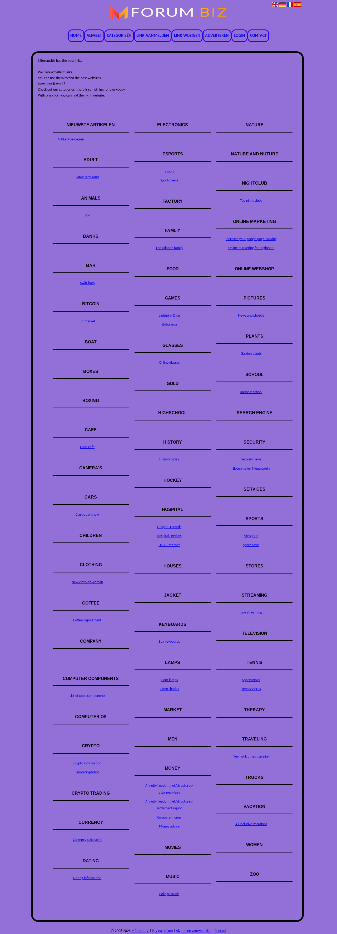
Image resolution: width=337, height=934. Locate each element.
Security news (251, 459)
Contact (258, 36)
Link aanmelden (152, 36)
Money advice (169, 827)
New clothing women (87, 582)
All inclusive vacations (251, 824)
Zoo (87, 215)
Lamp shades (169, 689)
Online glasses (169, 363)
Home (76, 36)
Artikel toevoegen (71, 139)
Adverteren (217, 36)
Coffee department (87, 620)
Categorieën (119, 36)
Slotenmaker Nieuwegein (251, 469)
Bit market (87, 321)
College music (169, 894)
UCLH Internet (169, 545)
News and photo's (251, 316)
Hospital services (169, 536)
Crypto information (87, 763)
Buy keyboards (169, 642)
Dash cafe (87, 447)
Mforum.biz (140, 931)
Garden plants (251, 354)
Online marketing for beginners (251, 248)
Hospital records (169, 527)
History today (169, 459)
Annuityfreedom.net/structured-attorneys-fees (169, 789)
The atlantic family (169, 248)
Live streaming (251, 613)
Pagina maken (162, 931)
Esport (169, 172)
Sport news (251, 545)
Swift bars (87, 283)
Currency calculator (87, 840)
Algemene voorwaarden (193, 931)
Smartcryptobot (87, 772)
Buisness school (251, 392)
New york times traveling (251, 757)
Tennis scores (251, 689)
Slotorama (169, 325)
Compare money (169, 818)
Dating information (87, 878)
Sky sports (251, 536)
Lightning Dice (169, 316)
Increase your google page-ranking (251, 239)
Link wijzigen (187, 36)
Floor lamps (169, 680)
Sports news (169, 180)
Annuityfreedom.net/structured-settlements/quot (169, 805)
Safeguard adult (87, 177)
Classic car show (87, 515)
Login (239, 36)
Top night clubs (251, 201)
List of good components (87, 696)
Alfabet (94, 36)
